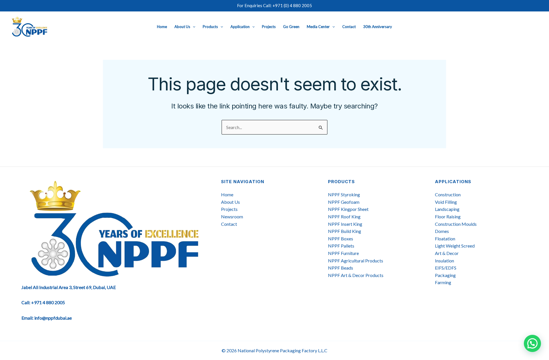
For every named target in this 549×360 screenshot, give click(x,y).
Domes (442, 231)
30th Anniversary (377, 26)
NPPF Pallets (341, 245)
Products (210, 26)
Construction (448, 194)
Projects (269, 26)
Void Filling (446, 202)
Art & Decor (447, 253)
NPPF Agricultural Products (355, 260)
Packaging (445, 275)
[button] (192, 26)
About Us (182, 26)
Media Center (318, 26)
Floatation (445, 238)
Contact (349, 26)
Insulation (444, 260)
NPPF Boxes (340, 238)
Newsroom (232, 216)
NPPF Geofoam (343, 202)
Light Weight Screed (455, 245)
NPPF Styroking (344, 194)
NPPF (334, 253)
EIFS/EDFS (445, 267)
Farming (443, 282)
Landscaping (447, 209)
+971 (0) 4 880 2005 (292, 5)
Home (162, 26)
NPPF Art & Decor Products (355, 275)
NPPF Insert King (345, 224)
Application (240, 26)
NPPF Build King (344, 231)
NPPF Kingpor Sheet (348, 209)
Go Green (291, 26)
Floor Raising (448, 216)
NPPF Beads (340, 267)
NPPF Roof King (344, 216)
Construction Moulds (456, 224)
